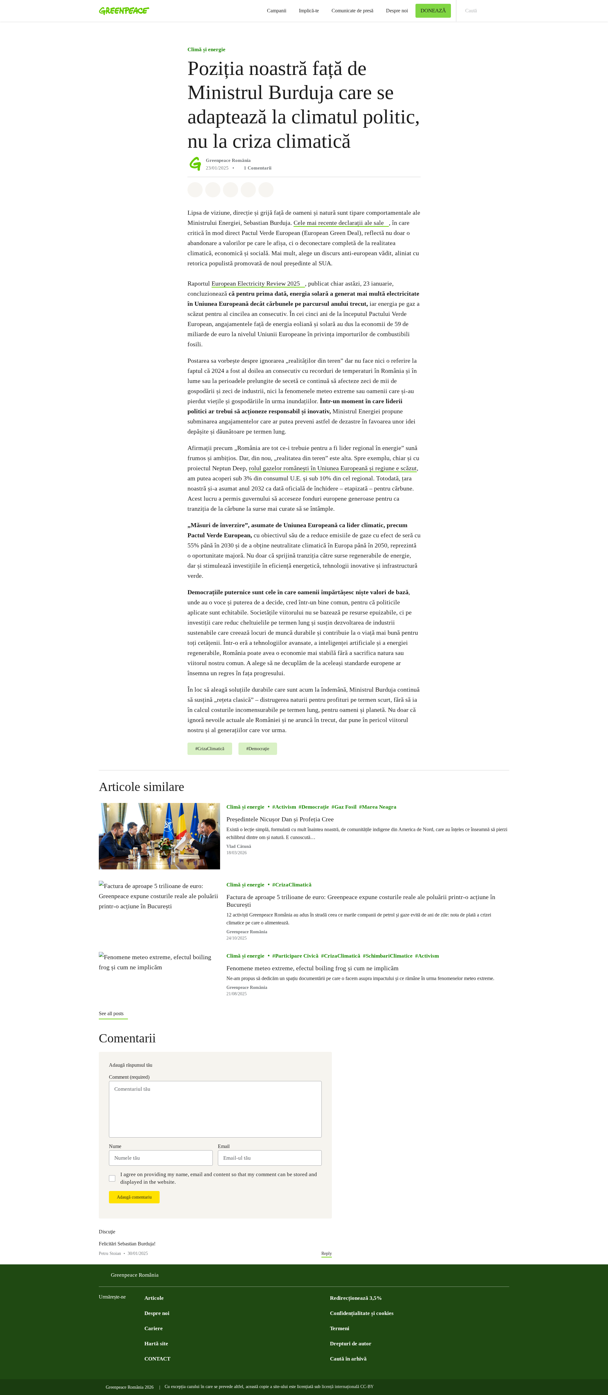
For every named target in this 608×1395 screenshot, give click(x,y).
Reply (326, 1253)
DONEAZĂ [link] (433, 11)
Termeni (339, 1328)
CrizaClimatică (293, 885)
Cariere (153, 1328)
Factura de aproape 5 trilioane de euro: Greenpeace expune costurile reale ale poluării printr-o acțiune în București (360, 900)
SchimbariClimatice (389, 956)
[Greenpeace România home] (122, 11)
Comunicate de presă (352, 10)
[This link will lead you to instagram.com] (140, 1312)
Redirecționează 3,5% (356, 1298)
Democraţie (315, 807)
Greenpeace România (228, 160)
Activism (285, 807)
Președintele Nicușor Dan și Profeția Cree (280, 819)
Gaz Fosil (345, 807)
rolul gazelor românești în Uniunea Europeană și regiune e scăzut (333, 468)
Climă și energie (206, 49)
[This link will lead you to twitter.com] (115, 1312)
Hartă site (156, 1344)
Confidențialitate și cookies (362, 1313)
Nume (115, 1146)
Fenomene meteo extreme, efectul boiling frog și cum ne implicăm (312, 968)
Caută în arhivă (348, 1359)
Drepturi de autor (350, 1344)
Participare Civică (297, 956)
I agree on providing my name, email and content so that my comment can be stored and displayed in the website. (218, 1178)
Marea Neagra (379, 807)
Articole (154, 1298)
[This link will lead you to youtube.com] (128, 1312)
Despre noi (397, 10)
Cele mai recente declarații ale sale (339, 222)
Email (224, 1146)
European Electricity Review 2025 (256, 283)
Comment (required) (129, 1077)
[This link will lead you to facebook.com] (102, 1312)
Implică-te (309, 10)
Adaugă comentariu (134, 1197)
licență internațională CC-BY (348, 1386)
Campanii (276, 10)
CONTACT (157, 1359)
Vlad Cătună (238, 846)
